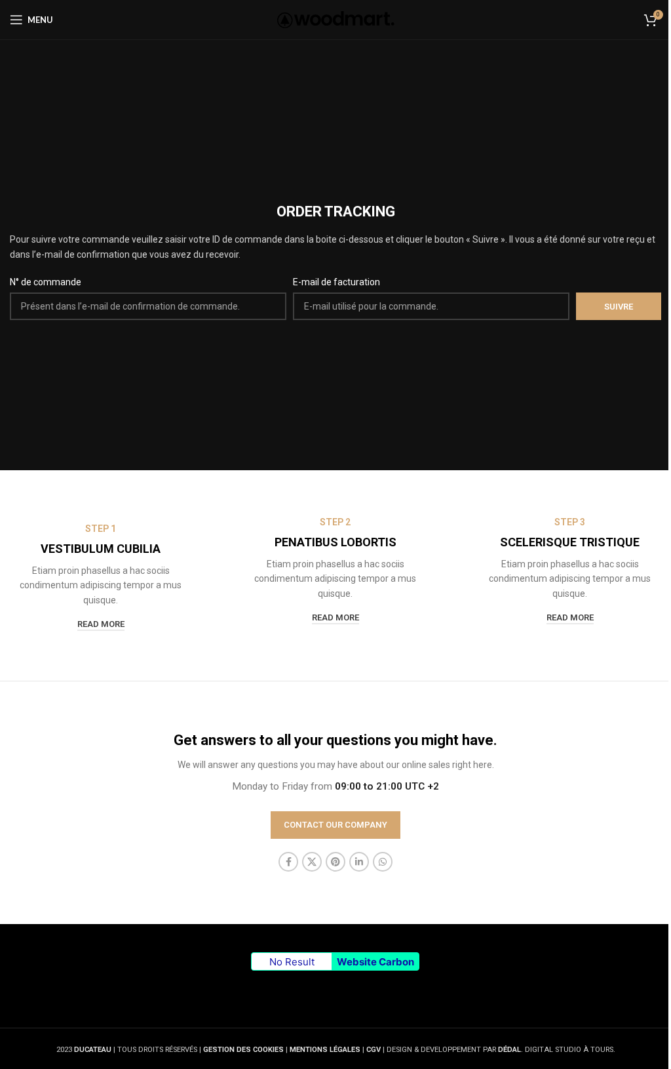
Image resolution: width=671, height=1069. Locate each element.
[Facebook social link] (288, 862)
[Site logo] (335, 19)
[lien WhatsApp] (383, 862)
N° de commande (45, 282)
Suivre (618, 307)
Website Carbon (375, 962)
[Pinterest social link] (335, 862)
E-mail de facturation (336, 282)
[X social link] (312, 862)
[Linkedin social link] (359, 862)
